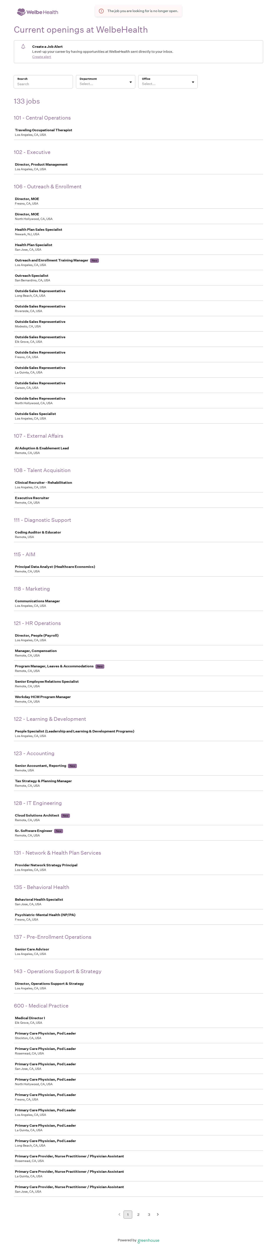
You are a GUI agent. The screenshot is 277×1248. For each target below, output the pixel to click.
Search (22, 79)
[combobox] (142, 84)
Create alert (41, 57)
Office (146, 79)
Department (88, 79)
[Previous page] (119, 1215)
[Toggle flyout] (130, 82)
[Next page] (158, 1215)
